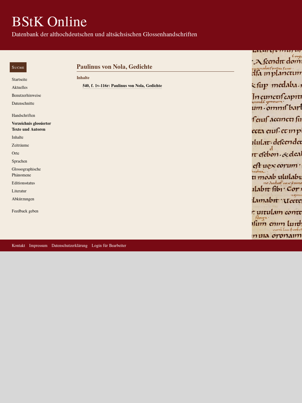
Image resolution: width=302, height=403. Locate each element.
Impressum (38, 245)
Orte (15, 153)
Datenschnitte (23, 103)
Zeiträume (20, 145)
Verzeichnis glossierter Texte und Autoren (31, 126)
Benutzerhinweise (26, 95)
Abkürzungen (23, 199)
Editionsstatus (23, 183)
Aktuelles (19, 87)
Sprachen (19, 161)
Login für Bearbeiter (109, 245)
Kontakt (18, 245)
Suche (18, 67)
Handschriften (23, 115)
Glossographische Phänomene (26, 172)
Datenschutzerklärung (70, 245)
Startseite (19, 79)
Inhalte (17, 137)
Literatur (19, 191)
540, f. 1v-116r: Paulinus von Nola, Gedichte (122, 85)
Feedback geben (25, 211)
